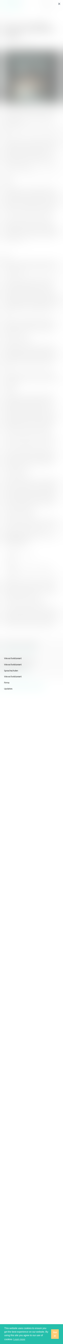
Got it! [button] (55, 1334)
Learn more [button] (19, 1339)
